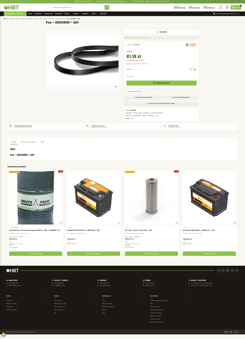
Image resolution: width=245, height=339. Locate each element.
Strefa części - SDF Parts (47, 18)
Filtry (151, 303)
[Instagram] (223, 270)
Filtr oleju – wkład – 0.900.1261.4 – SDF (138, 230)
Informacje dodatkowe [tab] (28, 142)
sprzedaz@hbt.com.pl (14, 285)
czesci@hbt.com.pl (59, 285)
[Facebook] (218, 270)
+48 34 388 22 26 (138, 1)
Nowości (38, 14)
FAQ (55, 313)
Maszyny (58, 14)
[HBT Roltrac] (11, 7)
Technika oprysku (155, 306)
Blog (94, 14)
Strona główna (9, 18)
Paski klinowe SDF (60, 18)
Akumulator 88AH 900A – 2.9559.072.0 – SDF (198, 230)
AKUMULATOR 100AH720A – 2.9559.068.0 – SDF (83, 230)
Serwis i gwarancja (59, 306)
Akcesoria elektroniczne (157, 322)
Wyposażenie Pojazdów (157, 310)
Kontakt (103, 14)
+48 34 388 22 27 (104, 283)
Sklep (30, 14)
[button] (133, 91)
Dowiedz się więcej (95, 253)
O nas (67, 14)
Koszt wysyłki (58, 300)
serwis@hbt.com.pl (105, 285)
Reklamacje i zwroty (60, 303)
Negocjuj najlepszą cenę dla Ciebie (162, 103)
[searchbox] (78, 7)
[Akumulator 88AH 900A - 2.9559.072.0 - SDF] (209, 198)
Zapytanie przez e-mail (182, 97)
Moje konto (9, 300)
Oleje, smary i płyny (155, 316)
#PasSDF (151, 116)
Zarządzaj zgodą (4, 335)
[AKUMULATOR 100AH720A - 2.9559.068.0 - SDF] (93, 198)
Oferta (75, 14)
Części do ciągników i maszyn (29, 18)
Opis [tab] (14, 142)
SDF (132, 118)
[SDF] (191, 45)
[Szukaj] (107, 7)
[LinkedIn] (237, 270)
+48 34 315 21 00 (150, 283)
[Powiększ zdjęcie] (116, 86)
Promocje (48, 14)
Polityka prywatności (108, 306)
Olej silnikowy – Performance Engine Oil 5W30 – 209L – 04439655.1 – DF (34, 230)
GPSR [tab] (42, 142)
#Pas (144, 116)
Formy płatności (59, 310)
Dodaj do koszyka (163, 83)
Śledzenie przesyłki (11, 310)
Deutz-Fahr (14, 227)
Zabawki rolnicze (155, 319)
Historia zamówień (11, 303)
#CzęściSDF (137, 116)
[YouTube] (228, 270)
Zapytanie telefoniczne (143, 97)
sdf (157, 116)
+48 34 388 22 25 (13, 283)
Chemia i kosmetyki (156, 313)
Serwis (85, 14)
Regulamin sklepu (107, 303)
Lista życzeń (9, 306)
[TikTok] (232, 270)
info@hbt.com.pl (150, 285)
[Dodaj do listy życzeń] (61, 223)
